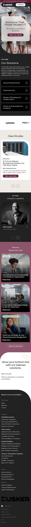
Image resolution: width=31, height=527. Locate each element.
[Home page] (15, 498)
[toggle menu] (27, 4)
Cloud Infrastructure (7, 417)
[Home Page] (7, 5)
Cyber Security (5, 429)
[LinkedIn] (2, 506)
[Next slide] (18, 237)
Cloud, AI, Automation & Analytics (12, 454)
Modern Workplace (7, 441)
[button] (13, 186)
